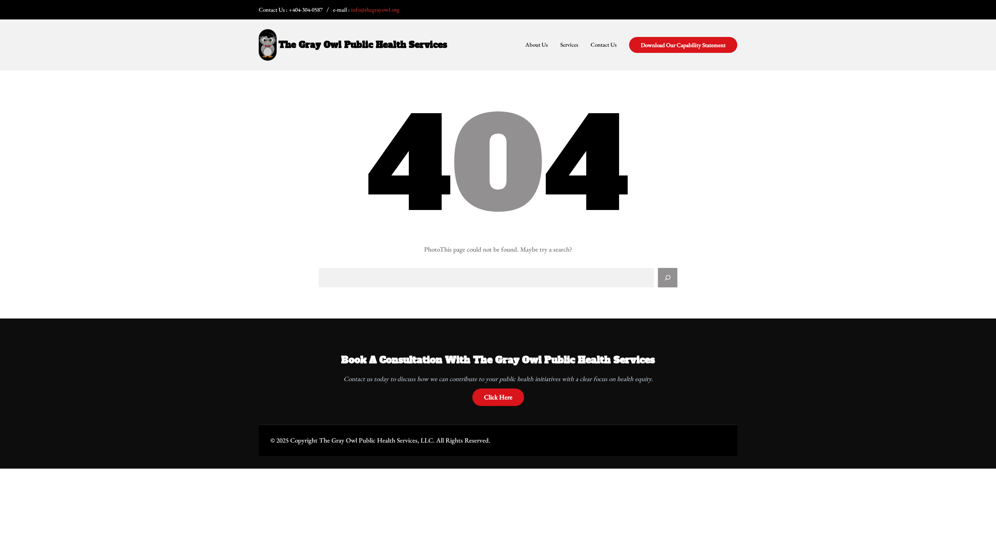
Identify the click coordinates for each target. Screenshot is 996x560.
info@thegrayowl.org (375, 9)
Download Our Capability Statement (683, 45)
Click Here (498, 397)
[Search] (667, 277)
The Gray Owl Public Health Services (363, 45)
